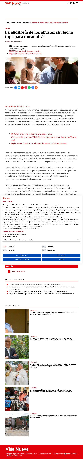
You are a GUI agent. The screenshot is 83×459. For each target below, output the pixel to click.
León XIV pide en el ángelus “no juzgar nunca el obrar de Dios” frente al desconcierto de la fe (53, 313)
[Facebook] (15, 87)
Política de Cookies (71, 454)
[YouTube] (22, 87)
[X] (19, 87)
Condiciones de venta (45, 454)
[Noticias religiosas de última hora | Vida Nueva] (13, 3)
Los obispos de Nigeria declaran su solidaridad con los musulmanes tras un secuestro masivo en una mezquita (51, 391)
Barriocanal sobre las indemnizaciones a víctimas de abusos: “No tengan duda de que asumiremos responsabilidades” (42, 288)
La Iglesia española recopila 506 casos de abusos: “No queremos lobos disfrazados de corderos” (42, 293)
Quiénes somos (20, 454)
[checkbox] (5, 247)
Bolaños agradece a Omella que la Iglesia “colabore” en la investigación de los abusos (38, 291)
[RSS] (36, 87)
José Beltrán (18, 42)
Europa (19, 23)
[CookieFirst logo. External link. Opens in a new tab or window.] (6, 198)
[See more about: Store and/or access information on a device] (78, 240)
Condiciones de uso (31, 454)
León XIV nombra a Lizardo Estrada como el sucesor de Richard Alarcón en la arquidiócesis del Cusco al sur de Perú (52, 339)
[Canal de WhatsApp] (29, 87)
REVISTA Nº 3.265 (18, 271)
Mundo (13, 23)
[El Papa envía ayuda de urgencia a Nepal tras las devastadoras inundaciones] (17, 424)
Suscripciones (10, 454)
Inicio (7, 23)
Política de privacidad (59, 454)
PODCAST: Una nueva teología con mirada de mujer (31, 133)
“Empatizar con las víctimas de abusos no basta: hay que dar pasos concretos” (36, 284)
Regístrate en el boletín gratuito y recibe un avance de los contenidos (39, 143)
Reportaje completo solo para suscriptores (25, 53)
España (25, 23)
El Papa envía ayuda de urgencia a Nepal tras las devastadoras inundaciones (53, 416)
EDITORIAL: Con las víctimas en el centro (24, 51)
